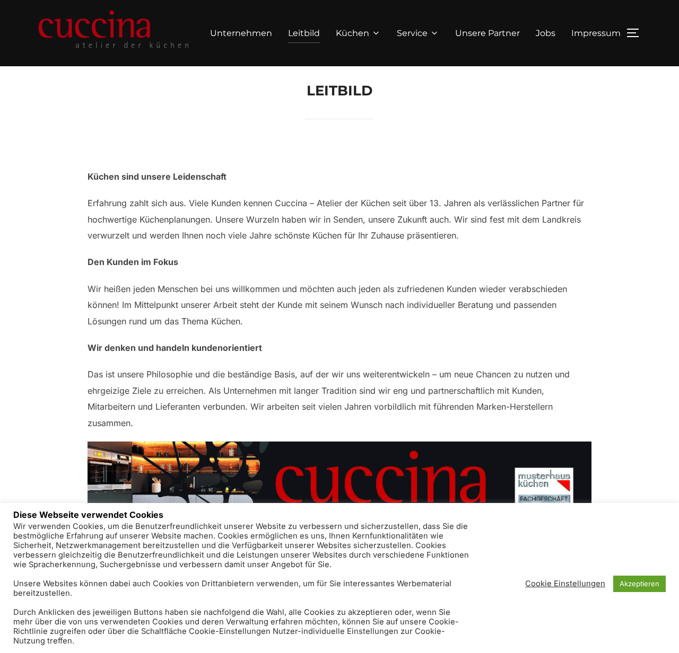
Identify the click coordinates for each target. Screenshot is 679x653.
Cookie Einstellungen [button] (565, 583)
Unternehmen (241, 33)
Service (412, 33)
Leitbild (304, 33)
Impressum (596, 33)
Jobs (545, 33)
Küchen (352, 33)
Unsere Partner (487, 33)
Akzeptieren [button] (639, 583)
